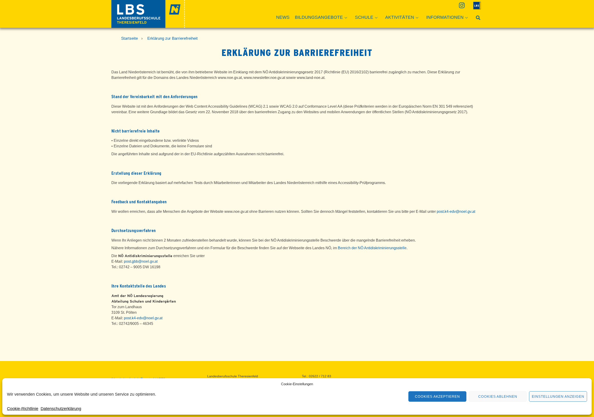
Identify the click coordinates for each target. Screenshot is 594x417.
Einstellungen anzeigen (558, 396)
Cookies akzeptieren (437, 396)
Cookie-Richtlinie (22, 408)
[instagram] (461, 5)
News (283, 17)
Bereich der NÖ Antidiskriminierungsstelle (372, 248)
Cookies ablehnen (497, 396)
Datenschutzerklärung (61, 408)
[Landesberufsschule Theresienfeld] (148, 25)
